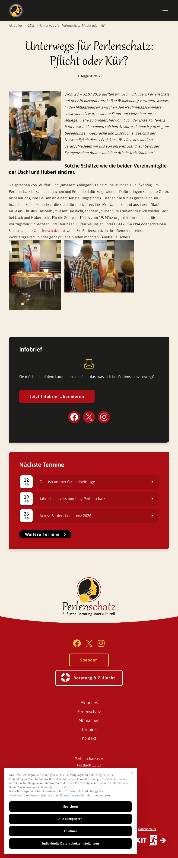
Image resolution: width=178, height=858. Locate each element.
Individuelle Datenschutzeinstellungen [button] (70, 843)
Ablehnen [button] (71, 831)
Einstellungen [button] (69, 795)
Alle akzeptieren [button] (70, 819)
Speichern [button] (70, 806)
